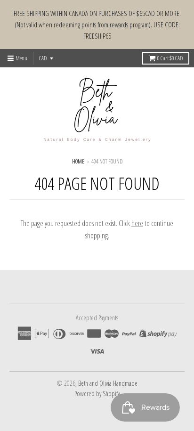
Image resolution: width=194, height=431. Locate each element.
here (137, 223)
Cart (170, 58)
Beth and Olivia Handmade (107, 383)
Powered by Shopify (97, 393)
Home (78, 161)
